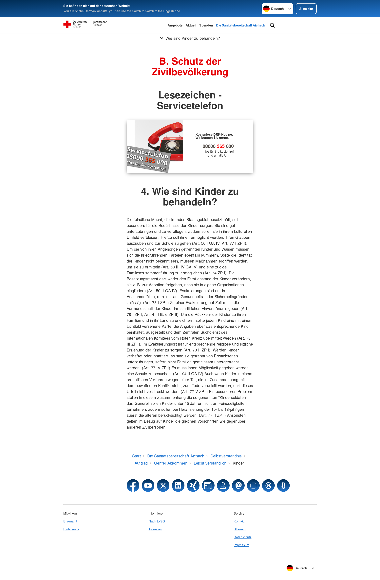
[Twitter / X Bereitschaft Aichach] (163, 485)
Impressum (241, 545)
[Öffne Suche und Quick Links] (272, 25)
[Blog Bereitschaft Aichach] (208, 485)
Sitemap (239, 529)
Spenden (206, 25)
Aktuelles (155, 529)
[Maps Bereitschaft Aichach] (223, 485)
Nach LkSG (157, 521)
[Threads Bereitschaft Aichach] (268, 485)
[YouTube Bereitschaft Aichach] (148, 485)
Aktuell (191, 25)
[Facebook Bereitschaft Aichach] (133, 485)
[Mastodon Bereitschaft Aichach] (238, 485)
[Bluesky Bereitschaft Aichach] (253, 485)
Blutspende (71, 529)
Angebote (175, 25)
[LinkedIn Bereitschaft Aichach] (178, 485)
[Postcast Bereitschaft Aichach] (283, 485)
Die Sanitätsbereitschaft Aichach (240, 25)
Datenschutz (242, 537)
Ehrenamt (70, 521)
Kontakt (239, 521)
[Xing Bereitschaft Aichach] (193, 485)
